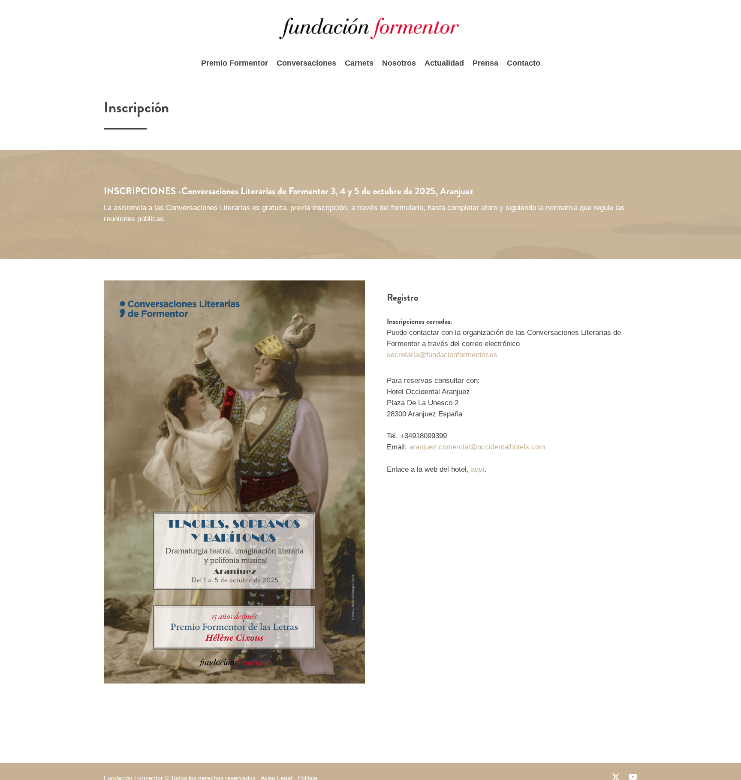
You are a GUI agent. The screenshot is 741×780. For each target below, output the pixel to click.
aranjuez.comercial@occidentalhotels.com (477, 447)
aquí (478, 469)
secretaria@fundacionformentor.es (442, 355)
